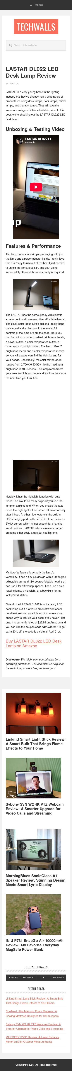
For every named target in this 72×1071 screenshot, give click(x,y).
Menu (39, 5)
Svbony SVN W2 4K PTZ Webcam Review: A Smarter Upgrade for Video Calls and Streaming (35, 808)
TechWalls (36, 26)
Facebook (28, 977)
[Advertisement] (36, 421)
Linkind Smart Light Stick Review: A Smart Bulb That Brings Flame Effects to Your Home (36, 743)
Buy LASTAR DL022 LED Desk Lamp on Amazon (33, 643)
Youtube (13, 977)
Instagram (58, 977)
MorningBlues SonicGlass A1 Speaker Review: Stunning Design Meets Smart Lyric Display (35, 880)
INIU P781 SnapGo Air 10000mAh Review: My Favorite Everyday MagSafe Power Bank (35, 945)
